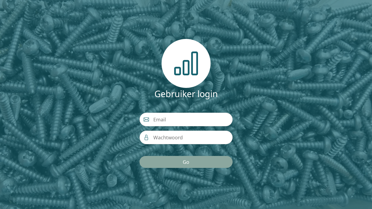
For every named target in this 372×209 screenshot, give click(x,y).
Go (186, 162)
